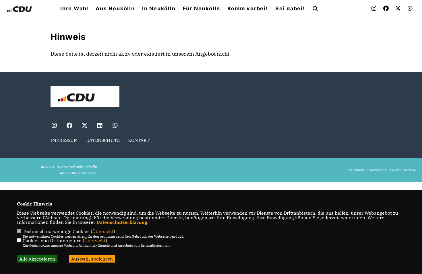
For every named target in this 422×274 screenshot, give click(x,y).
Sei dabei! (290, 8)
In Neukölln (159, 8)
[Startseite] (85, 97)
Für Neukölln (201, 8)
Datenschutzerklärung (121, 222)
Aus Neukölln (115, 8)
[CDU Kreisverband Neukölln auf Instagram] (54, 126)
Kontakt (139, 140)
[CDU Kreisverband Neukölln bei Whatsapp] (115, 126)
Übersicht (103, 231)
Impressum (64, 140)
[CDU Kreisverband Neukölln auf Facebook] (69, 126)
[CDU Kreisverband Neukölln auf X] (84, 126)
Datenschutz (103, 140)
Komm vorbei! (247, 8)
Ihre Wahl (74, 8)
